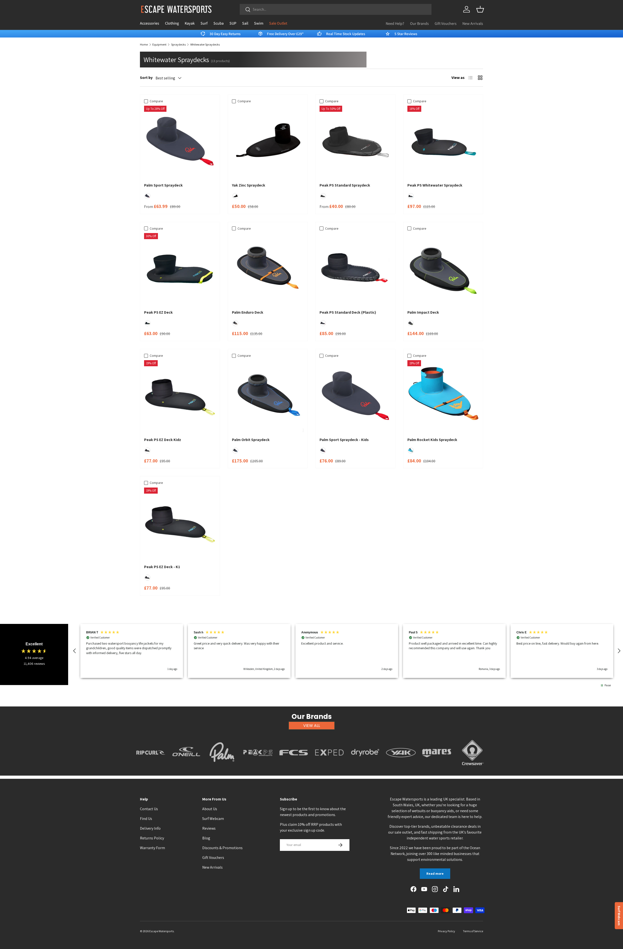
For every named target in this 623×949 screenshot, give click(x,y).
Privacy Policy (446, 931)
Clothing (172, 23)
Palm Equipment (222, 768)
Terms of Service (473, 931)
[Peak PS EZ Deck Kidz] (180, 396)
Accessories (149, 23)
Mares (436, 768)
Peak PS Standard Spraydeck (345, 185)
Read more (435, 873)
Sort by (146, 77)
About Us (209, 808)
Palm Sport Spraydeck (163, 185)
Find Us (146, 818)
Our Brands (419, 23)
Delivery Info (150, 828)
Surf (204, 23)
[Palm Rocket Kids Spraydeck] (443, 396)
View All (311, 725)
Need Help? (395, 23)
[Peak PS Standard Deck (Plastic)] (355, 269)
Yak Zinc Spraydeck (248, 185)
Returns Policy (152, 838)
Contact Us (149, 808)
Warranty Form (152, 847)
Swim (258, 23)
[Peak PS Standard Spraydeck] (355, 142)
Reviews (209, 828)
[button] (480, 9)
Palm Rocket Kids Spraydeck (432, 439)
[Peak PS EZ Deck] (180, 269)
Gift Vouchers (446, 23)
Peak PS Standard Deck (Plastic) (348, 312)
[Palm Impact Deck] (443, 269)
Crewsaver (472, 768)
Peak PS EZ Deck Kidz (162, 439)
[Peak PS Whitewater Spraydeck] (443, 142)
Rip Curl (150, 768)
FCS (294, 768)
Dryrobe (365, 768)
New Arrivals (472, 23)
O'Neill (186, 768)
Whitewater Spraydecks (205, 44)
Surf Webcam (213, 818)
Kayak (190, 23)
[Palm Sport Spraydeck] (180, 142)
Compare (156, 101)
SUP (232, 23)
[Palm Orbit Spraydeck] (268, 396)
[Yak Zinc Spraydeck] (268, 142)
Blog (206, 838)
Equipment (159, 44)
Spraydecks (178, 44)
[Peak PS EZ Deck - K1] (180, 523)
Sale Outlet (278, 23)
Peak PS (258, 768)
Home (144, 44)
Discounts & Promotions (222, 847)
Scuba (218, 23)
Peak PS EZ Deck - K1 (162, 566)
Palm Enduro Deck (247, 312)
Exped (329, 768)
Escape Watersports (161, 931)
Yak (401, 768)
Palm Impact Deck (423, 312)
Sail (245, 23)
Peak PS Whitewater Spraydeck (434, 185)
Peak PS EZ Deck (158, 312)
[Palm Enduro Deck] (268, 269)
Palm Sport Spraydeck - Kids (344, 439)
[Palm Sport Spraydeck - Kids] (355, 396)
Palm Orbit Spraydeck (251, 439)
